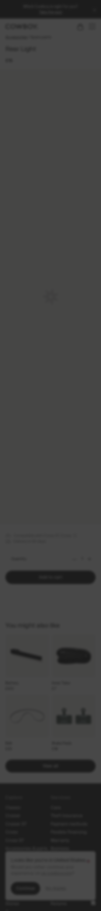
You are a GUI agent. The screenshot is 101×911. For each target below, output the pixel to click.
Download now (50, 505)
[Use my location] (22, 486)
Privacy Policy (50, 528)
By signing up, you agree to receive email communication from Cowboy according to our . (51, 524)
